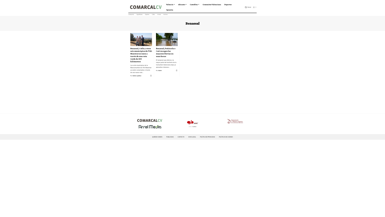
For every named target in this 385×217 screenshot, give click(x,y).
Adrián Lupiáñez (137, 75)
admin (160, 70)
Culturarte (131, 14)
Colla (153, 14)
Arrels (159, 14)
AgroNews (139, 14)
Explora (147, 14)
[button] (248, 7)
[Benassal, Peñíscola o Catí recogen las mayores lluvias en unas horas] (167, 39)
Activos (165, 14)
